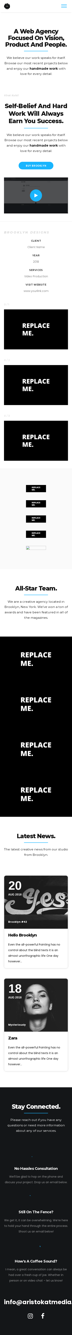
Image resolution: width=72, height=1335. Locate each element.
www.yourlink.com (36, 291)
